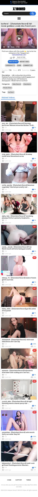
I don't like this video (14, 58)
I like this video (11, 58)
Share (19, 65)
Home (9, 480)
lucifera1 (11, 92)
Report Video (24, 61)
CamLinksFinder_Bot (19, 55)
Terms (28, 480)
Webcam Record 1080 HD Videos (16, 490)
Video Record (16, 84)
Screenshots (10, 65)
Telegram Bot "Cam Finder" (20, 3)
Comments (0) (27, 65)
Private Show (7, 88)
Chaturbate (27, 84)
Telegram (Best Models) (19, 1)
